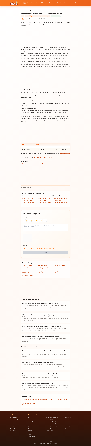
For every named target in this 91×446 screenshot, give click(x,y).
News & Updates (49, 430)
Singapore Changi (13, 428)
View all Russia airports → (28, 275)
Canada (29, 434)
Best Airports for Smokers (51, 419)
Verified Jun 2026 (56, 16)
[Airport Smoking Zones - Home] (14, 3)
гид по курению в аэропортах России (43, 157)
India (36, 2)
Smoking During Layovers (51, 428)
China (29, 432)
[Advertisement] (45, 36)
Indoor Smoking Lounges (51, 421)
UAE (49, 2)
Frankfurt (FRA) (13, 423)
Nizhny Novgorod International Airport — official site (34, 163)
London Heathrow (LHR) (15, 419)
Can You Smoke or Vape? (51, 426)
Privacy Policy (68, 426)
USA (32, 2)
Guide (65, 2)
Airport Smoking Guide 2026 (52, 417)
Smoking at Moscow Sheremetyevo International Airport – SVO (28, 267)
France (29, 428)
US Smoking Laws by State (52, 424)
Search (74, 2)
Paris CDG (12, 421)
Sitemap (66, 428)
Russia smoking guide (65, 153)
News (70, 2)
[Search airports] (24, 3)
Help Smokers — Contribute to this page (41, 16)
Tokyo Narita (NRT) (14, 430)
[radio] (24, 220)
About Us (67, 419)
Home (28, 2)
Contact (79, 2)
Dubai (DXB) (12, 426)
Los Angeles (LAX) (13, 417)
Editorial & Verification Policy (70, 423)
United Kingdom (42, 2)
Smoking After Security (51, 423)
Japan (52, 2)
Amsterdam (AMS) (13, 424)
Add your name (39, 248)
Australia (30, 430)
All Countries (59, 2)
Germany (30, 426)
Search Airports (68, 417)
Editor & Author (68, 421)
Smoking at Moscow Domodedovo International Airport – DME (44, 267)
